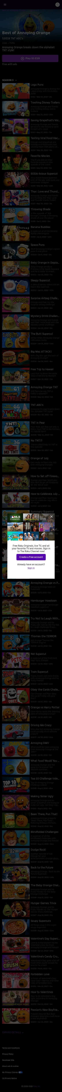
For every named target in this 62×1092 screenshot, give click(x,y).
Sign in (31, 568)
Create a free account (31, 557)
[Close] (51, 516)
